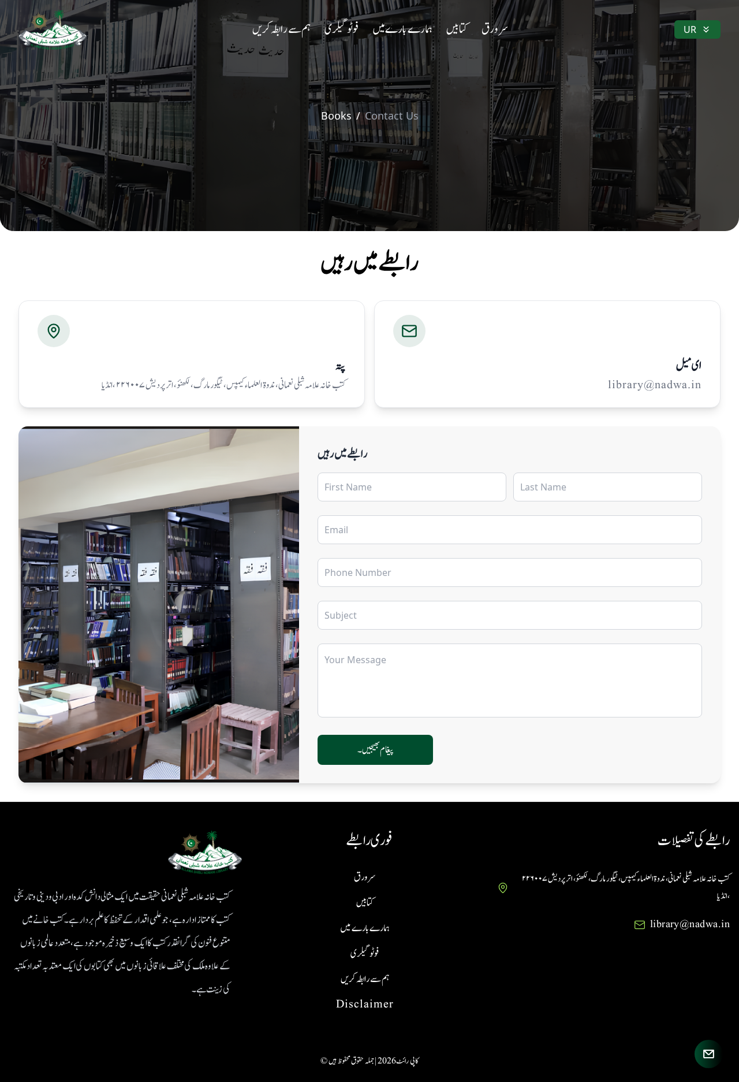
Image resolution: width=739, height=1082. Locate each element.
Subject (340, 615)
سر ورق (495, 29)
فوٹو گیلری (341, 29)
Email (336, 529)
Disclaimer (365, 1005)
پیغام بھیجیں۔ (375, 750)
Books (336, 115)
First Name (348, 487)
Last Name (543, 487)
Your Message (355, 659)
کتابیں (457, 29)
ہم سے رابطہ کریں (281, 29)
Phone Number (357, 572)
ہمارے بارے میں (402, 29)
